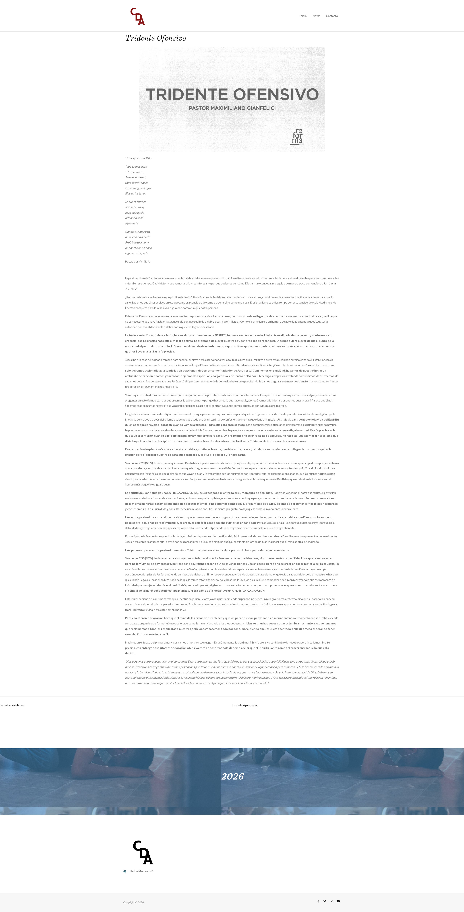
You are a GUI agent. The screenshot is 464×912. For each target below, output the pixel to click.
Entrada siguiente (244, 705)
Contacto (332, 15)
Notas (316, 15)
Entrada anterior (12, 705)
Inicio (303, 15)
